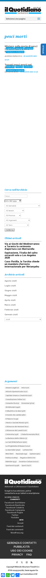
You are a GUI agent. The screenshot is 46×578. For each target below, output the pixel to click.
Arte (25, 388)
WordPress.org (16, 533)
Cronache (29, 48)
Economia (28, 403)
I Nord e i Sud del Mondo (17, 423)
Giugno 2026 (10, 290)
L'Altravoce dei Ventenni (17, 427)
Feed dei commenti (14, 530)
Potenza (19, 67)
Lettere (27, 450)
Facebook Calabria (15, 507)
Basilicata (10, 67)
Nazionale (21, 454)
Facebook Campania (15, 510)
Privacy (17, 554)
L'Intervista (12, 434)
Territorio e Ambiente (15, 52)
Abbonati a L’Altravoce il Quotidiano (22, 486)
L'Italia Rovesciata (30, 434)
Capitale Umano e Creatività (19, 395)
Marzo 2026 (10, 305)
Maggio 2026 (11, 295)
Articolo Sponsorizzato (16, 391)
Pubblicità (22, 546)
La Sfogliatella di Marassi (18, 446)
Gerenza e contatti (21, 542)
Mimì (9, 454)
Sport (26, 465)
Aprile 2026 (10, 300)
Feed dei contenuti (15, 526)
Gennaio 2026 (11, 314)
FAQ (29, 554)
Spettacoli (12, 465)
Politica (12, 458)
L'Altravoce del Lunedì (16, 430)
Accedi (20, 523)
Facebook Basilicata (15, 505)
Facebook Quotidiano (15, 502)
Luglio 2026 (10, 286)
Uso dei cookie (22, 550)
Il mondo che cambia (16, 415)
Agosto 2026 (11, 281)
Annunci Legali (12, 388)
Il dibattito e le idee (15, 411)
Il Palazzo (12, 419)
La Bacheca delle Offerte (16, 438)
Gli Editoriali (13, 407)
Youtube (15, 517)
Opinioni (35, 454)
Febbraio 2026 (11, 310)
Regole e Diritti (27, 458)
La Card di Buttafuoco (16, 442)
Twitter (15, 515)
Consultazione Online (15, 399)
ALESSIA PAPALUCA (13, 56)
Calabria (9, 48)
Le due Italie (13, 450)
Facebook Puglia (15, 512)
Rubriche (11, 461)
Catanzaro (19, 48)
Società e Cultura (28, 461)
